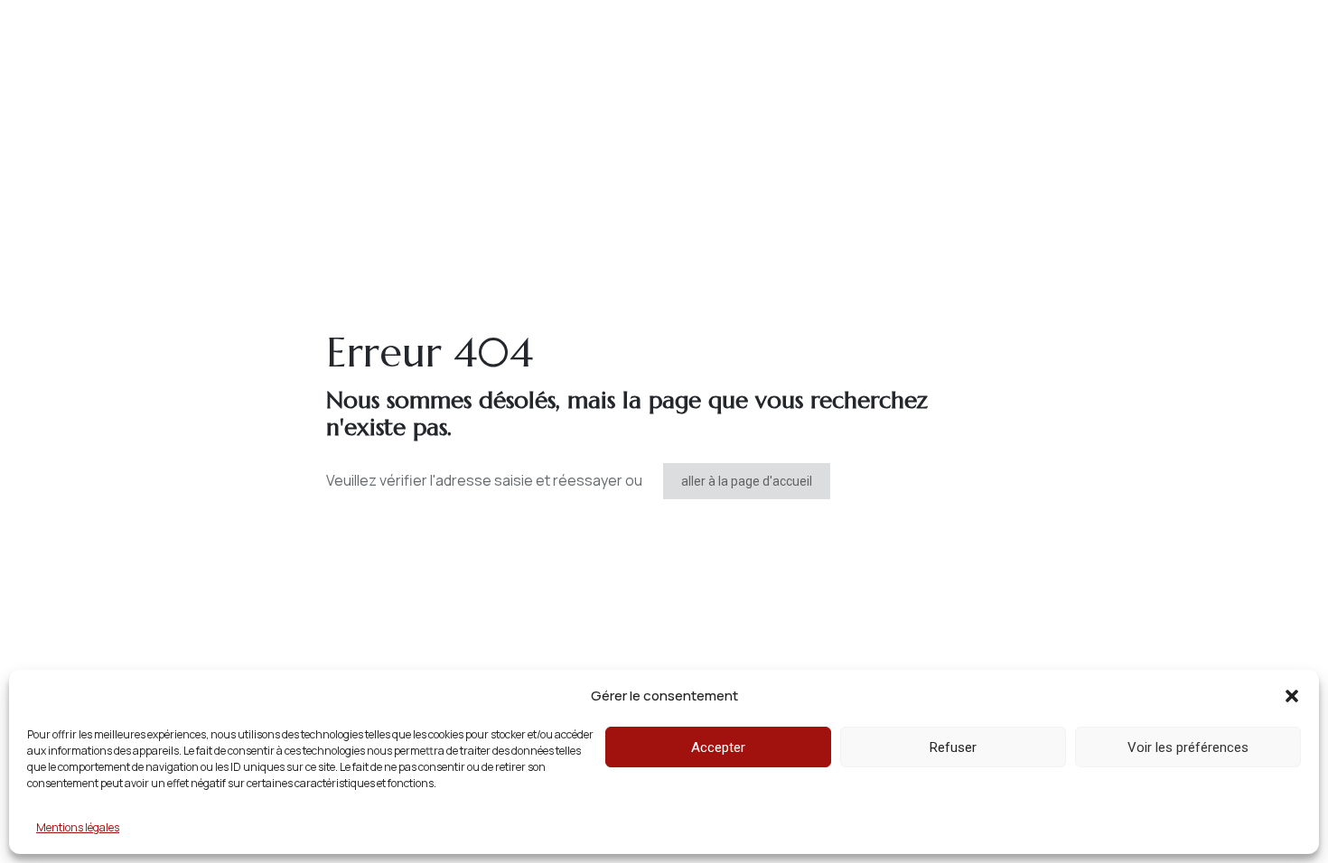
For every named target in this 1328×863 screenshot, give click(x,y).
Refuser (953, 747)
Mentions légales (77, 827)
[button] (1292, 696)
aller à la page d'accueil (746, 481)
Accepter (718, 747)
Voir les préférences (1188, 747)
